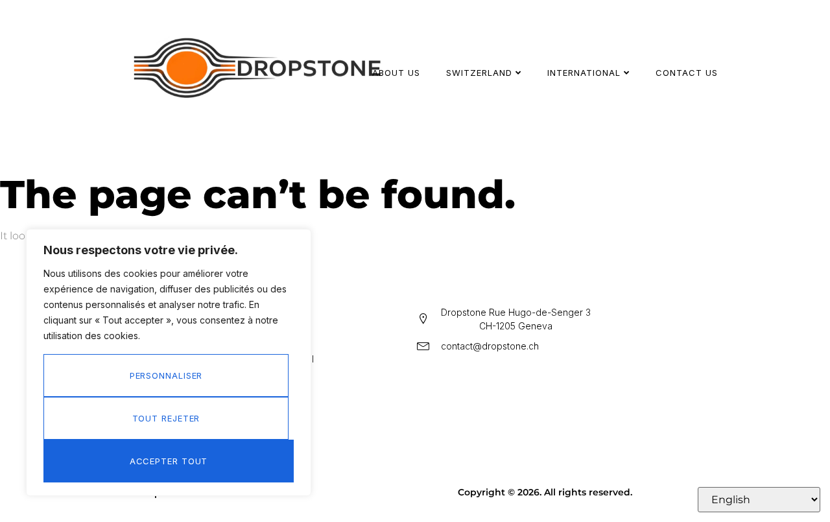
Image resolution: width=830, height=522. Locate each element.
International (584, 72)
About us (396, 72)
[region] (168, 362)
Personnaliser (166, 375)
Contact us (687, 72)
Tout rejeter (166, 418)
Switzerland (479, 72)
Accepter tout (169, 461)
